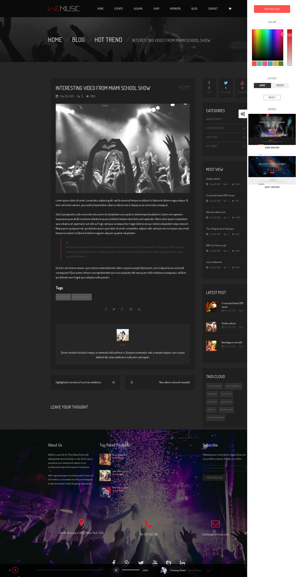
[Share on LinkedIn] (139, 309)
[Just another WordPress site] (64, 8)
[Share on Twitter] (113, 309)
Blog (194, 8)
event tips (212, 393)
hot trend (63, 296)
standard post (81, 296)
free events (226, 393)
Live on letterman (214, 262)
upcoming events (215, 417)
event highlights (233, 385)
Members (175, 8)
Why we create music (216, 212)
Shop (156, 8)
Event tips (211, 137)
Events (118, 8)
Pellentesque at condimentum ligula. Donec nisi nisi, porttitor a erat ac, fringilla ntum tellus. (224, 456)
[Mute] (116, 570)
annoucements (214, 385)
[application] (148, 570)
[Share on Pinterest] (131, 309)
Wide (262, 85)
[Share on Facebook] (106, 309)
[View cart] (229, 8)
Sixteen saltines (213, 178)
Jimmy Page (194, 570)
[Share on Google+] (122, 309)
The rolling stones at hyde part (220, 228)
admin (123, 344)
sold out (211, 409)
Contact (213, 8)
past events (226, 401)
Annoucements (214, 119)
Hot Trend (108, 39)
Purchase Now (272, 9)
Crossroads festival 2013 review (220, 195)
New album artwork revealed (174, 382)
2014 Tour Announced (216, 245)
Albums (138, 8)
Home (100, 8)
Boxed (280, 85)
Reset (272, 97)
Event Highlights (215, 128)
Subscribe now (214, 477)
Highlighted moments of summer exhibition (78, 382)
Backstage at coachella (232, 342)
